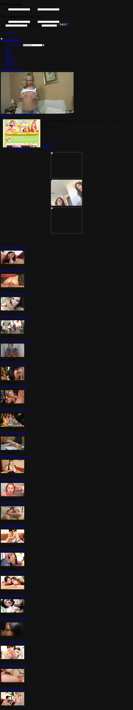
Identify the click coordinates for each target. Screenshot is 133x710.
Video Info (4, 116)
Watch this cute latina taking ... (14, 549)
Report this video (48, 148)
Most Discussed (10, 60)
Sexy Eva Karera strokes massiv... (15, 642)
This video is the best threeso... (13, 503)
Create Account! (65, 22)
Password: (33, 9)
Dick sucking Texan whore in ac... (15, 480)
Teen (51, 140)
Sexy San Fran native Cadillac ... (15, 247)
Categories (8, 52)
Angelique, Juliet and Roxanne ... (15, 526)
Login (3, 11)
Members (20, 45)
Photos (14, 45)
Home (7, 49)
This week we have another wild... (15, 619)
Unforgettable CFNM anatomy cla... (16, 317)
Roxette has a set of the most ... (14, 271)
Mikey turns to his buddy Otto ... (15, 364)
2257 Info (45, 146)
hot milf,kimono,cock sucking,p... (15, 666)
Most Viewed (9, 56)
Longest (7, 58)
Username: (4, 9)
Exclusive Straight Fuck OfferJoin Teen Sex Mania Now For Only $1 (14, 70)
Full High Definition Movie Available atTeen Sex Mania (22, 149)
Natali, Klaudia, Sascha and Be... (15, 410)
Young (60, 140)
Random (8, 62)
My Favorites (9, 64)
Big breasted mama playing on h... (15, 457)
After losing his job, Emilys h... (14, 689)
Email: (3, 25)
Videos (9, 45)
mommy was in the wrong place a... (16, 340)
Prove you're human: (34, 25)
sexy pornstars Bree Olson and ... (15, 387)
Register (10, 33)
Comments (4, 118)
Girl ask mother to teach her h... (14, 573)
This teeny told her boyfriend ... (14, 433)
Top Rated (8, 54)
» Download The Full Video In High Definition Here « (19, 114)
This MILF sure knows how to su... (16, 294)
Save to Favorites (48, 144)
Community (9, 66)
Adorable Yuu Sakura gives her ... (15, 596)
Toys (55, 140)
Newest (7, 51)
